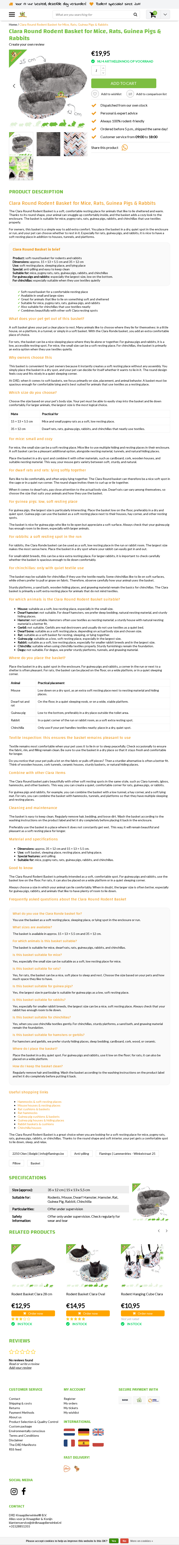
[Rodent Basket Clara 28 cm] (33, 1266)
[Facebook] (24, 1491)
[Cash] (139, 1400)
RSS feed (15, 1449)
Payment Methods (21, 1412)
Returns (14, 1408)
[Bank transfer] (125, 1400)
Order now (35, 1313)
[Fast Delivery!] (67, 1468)
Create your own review (26, 44)
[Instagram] (14, 1491)
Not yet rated (130, 1319)
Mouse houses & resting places (39, 1105)
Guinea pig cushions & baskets (39, 1116)
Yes (114, 1541)
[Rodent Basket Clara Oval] (88, 1266)
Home (13, 24)
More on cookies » (141, 1541)
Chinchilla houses (29, 1128)
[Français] (69, 1445)
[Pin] (153, 1400)
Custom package (20, 1426)
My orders (70, 1403)
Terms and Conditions (24, 1435)
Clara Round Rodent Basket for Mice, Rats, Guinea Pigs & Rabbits (63, 24)
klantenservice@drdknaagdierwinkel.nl (35, 1522)
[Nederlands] (69, 1434)
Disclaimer (16, 1440)
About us (15, 1417)
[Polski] (98, 1445)
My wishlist (71, 1412)
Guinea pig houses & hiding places (41, 1120)
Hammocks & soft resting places (40, 1101)
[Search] (135, 14)
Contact (14, 1399)
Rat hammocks (28, 1113)
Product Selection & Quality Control (33, 1422)
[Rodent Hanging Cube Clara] (143, 1266)
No (124, 1541)
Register (70, 1399)
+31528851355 (19, 1526)
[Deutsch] (83, 1434)
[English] (98, 1434)
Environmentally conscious (27, 1431)
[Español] (83, 1445)
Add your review (20, 1367)
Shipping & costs (20, 1403)
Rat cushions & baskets (34, 1109)
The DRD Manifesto (22, 1445)
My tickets (71, 1408)
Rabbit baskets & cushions (36, 1124)
